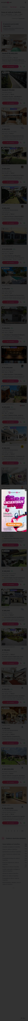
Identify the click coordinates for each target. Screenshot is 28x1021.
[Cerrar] (26, 490)
